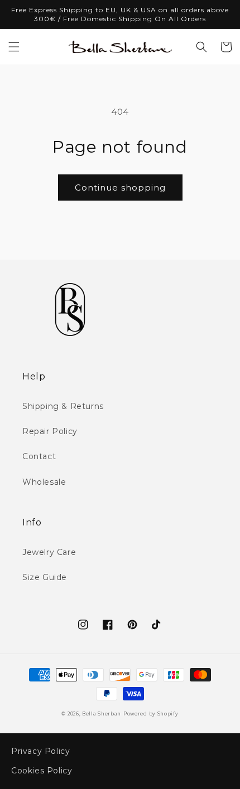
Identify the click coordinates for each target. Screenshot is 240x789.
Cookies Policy (41, 771)
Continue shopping (120, 187)
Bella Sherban (101, 714)
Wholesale (44, 482)
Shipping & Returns (63, 406)
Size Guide (44, 577)
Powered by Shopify (151, 714)
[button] (14, 47)
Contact (39, 456)
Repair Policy (50, 431)
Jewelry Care (49, 552)
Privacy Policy (40, 751)
